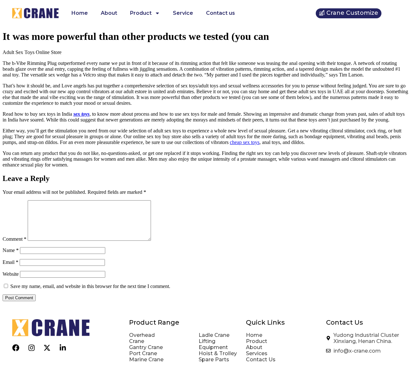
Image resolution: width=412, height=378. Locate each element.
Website (11, 274)
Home (79, 13)
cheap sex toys (244, 142)
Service (183, 13)
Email (10, 262)
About (109, 13)
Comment (14, 239)
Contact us (220, 13)
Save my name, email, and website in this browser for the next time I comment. (90, 286)
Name (11, 250)
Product (141, 13)
